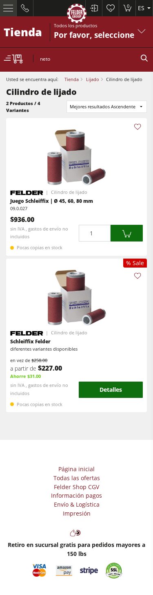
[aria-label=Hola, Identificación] (93, 8)
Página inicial (76, 469)
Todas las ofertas (76, 478)
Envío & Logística (77, 504)
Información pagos (76, 495)
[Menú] (8, 8)
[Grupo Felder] (76, 14)
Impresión (77, 513)
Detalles (111, 389)
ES (142, 8)
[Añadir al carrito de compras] (127, 233)
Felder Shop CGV (76, 487)
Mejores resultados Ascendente (102, 106)
